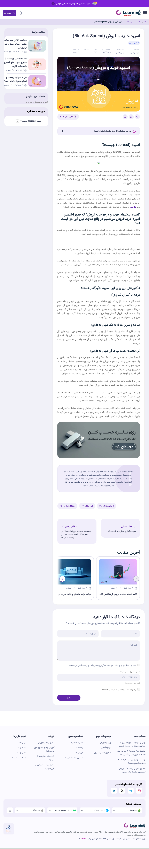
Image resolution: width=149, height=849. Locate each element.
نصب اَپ (7, 13)
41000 (84, 838)
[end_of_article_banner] (98, 424)
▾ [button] (17, 121)
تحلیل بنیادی (129, 21)
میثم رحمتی (134, 52)
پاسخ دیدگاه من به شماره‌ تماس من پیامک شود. (119, 689)
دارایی (133, 207)
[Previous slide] (136, 579)
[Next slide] (62, 579)
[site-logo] (128, 13)
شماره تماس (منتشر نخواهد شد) (128, 671)
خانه (145, 21)
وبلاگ (139, 21)
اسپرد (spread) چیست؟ (31, 121)
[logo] (135, 826)
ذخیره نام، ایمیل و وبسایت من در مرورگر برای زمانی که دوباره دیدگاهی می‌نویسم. (102, 665)
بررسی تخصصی (120, 50)
